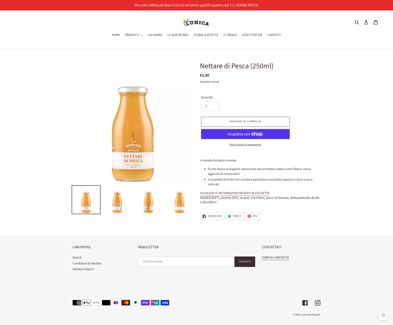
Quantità (207, 97)
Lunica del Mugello (310, 314)
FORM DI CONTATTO (275, 257)
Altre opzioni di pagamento (245, 145)
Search (77, 257)
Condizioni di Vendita (87, 263)
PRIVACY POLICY (83, 269)
